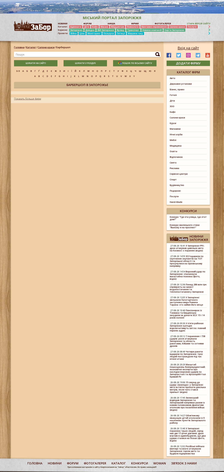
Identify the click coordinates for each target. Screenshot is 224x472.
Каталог (31, 47)
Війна (74, 33)
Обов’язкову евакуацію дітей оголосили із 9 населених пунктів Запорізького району (188, 419)
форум (72, 463)
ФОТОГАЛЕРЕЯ (163, 23)
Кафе (95, 26)
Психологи (133, 26)
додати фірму (188, 63)
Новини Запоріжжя (198, 238)
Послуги (192, 26)
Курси (173, 123)
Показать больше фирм (27, 98)
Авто (172, 78)
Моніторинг (94, 33)
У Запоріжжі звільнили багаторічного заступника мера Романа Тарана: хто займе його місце (186, 301)
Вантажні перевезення (154, 26)
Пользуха (108, 33)
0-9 (18, 71)
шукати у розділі (85, 63)
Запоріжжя (76, 30)
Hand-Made (176, 202)
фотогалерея (95, 463)
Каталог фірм (188, 72)
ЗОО (172, 106)
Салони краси (177, 26)
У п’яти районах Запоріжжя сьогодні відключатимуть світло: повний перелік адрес (188, 327)
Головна (19, 47)
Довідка (89, 30)
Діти (86, 26)
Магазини (175, 128)
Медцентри (117, 26)
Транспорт (133, 30)
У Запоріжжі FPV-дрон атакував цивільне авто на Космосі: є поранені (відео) (187, 248)
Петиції (121, 33)
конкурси (139, 463)
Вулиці (120, 30)
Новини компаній (152, 30)
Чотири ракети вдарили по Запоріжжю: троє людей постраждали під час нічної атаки (186, 355)
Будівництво (177, 185)
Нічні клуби (176, 134)
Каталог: (63, 26)
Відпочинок (176, 157)
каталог (118, 463)
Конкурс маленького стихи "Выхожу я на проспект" (184, 226)
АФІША (111, 23)
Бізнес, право (177, 89)
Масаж (104, 26)
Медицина (175, 145)
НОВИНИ (62, 23)
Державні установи (181, 83)
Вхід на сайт (188, 48)
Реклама (174, 168)
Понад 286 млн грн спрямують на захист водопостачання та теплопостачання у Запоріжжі (188, 288)
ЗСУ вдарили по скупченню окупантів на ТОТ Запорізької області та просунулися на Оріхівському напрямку (186, 261)
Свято (173, 162)
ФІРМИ (135, 23)
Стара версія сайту (198, 23)
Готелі (173, 95)
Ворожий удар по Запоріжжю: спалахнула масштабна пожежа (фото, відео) (187, 275)
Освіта (173, 151)
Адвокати (75, 26)
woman (159, 463)
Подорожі (175, 190)
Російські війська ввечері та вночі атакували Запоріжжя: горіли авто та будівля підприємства (187, 450)
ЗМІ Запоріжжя (105, 30)
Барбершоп (63, 47)
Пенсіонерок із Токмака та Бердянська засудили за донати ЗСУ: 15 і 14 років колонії (187, 314)
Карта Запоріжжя (174, 30)
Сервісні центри (179, 173)
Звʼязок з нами (184, 463)
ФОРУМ (87, 23)
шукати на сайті (36, 63)
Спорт (173, 179)
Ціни (82, 33)
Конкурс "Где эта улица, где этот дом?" (188, 218)
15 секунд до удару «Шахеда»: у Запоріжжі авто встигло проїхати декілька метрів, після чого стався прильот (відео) (188, 387)
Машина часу (135, 33)
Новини (55, 463)
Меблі (173, 140)
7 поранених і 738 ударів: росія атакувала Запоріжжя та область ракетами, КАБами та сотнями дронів (187, 341)
